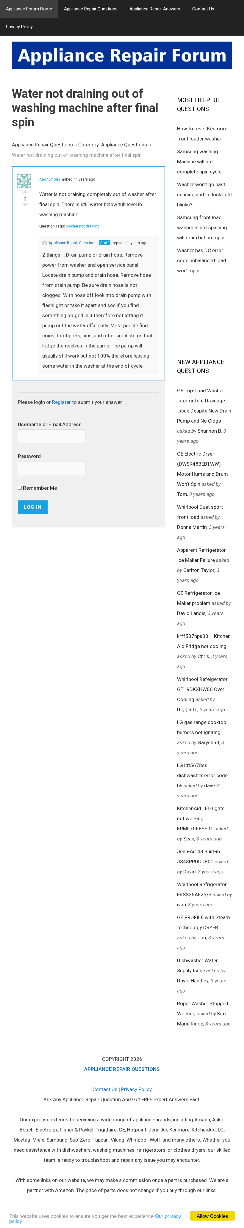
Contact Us (203, 9)
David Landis (191, 613)
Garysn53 (208, 742)
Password (29, 456)
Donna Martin (192, 527)
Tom (182, 494)
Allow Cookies (212, 1215)
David (189, 872)
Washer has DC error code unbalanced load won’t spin (201, 260)
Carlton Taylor (199, 570)
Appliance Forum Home (29, 9)
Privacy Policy (19, 26)
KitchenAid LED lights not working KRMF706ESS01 (201, 818)
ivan (181, 905)
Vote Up (25, 190)
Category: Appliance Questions (112, 145)
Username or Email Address (50, 424)
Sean (188, 839)
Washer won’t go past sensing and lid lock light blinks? (204, 194)
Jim (202, 938)
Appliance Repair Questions (91, 9)
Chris (203, 656)
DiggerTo (187, 709)
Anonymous (49, 179)
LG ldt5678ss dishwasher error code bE (202, 775)
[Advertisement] (210, 315)
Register (61, 402)
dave (209, 785)
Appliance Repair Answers (154, 9)
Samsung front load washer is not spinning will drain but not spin (202, 227)
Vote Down (25, 206)
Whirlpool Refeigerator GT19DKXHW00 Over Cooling (202, 689)
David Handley (193, 981)
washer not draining (83, 226)
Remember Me (39, 488)
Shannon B (209, 431)
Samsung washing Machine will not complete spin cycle (199, 161)
